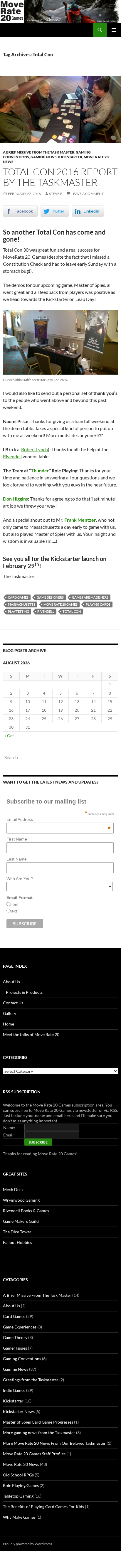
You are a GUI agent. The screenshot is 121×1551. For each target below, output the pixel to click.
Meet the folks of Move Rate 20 (31, 1034)
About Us (11, 981)
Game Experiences (19, 1326)
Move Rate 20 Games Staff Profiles (34, 1453)
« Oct (9, 735)
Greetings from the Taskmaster (30, 1379)
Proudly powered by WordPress (27, 1544)
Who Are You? (19, 878)
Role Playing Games (21, 1485)
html (14, 904)
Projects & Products (24, 992)
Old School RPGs (18, 1474)
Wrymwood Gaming (21, 1200)
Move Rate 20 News (21, 1464)
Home (8, 1023)
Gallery (9, 1013)
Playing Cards (98, 604)
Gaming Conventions (22, 1358)
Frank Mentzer (80, 520)
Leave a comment (87, 193)
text (13, 911)
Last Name (16, 859)
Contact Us (13, 1002)
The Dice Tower (17, 1231)
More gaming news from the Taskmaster (39, 1432)
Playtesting (18, 611)
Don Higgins (15, 498)
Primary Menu (114, 30)
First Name (16, 839)
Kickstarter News (19, 1411)
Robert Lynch (34, 449)
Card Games (18, 597)
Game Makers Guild (21, 1221)
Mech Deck (13, 1189)
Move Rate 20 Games (60, 604)
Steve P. (56, 193)
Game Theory (15, 1337)
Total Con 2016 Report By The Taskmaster (60, 177)
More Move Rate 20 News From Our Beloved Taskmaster (54, 1443)
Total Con (72, 611)
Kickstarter (70, 157)
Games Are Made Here (90, 597)
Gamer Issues (15, 1347)
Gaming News (44, 157)
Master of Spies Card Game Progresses (38, 1421)
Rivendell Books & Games (26, 1210)
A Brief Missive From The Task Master (38, 152)
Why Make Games (19, 1517)
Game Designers (50, 597)
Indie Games (14, 1390)
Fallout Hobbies (17, 1242)
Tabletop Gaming (18, 1495)
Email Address (58, 819)
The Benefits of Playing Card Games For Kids (43, 1506)
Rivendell (12, 456)
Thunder (40, 470)
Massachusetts (21, 604)
